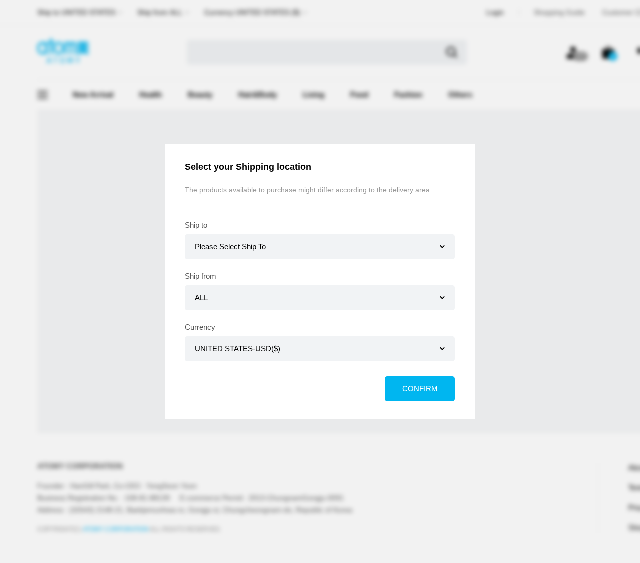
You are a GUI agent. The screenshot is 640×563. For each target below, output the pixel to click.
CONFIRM (420, 388)
